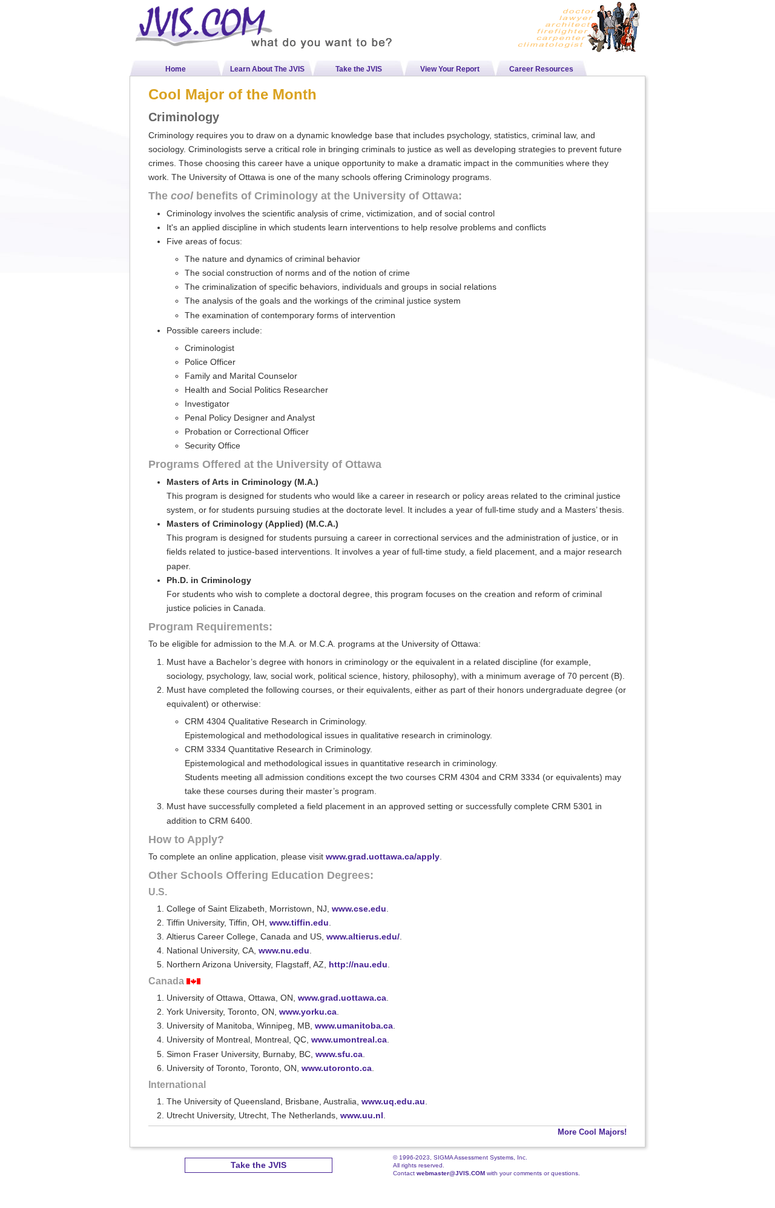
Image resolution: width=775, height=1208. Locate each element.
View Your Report (450, 69)
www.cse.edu (359, 908)
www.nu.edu (284, 950)
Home (175, 69)
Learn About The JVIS (267, 69)
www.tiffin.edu (299, 922)
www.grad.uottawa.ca (342, 998)
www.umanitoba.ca (354, 1025)
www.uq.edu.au (393, 1101)
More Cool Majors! (592, 1131)
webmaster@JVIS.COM (451, 1173)
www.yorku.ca (308, 1011)
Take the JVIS (358, 69)
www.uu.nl (361, 1115)
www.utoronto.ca (337, 1068)
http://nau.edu (358, 964)
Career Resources (541, 69)
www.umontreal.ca (349, 1039)
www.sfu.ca (339, 1054)
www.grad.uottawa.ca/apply (383, 856)
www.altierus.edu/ (363, 936)
